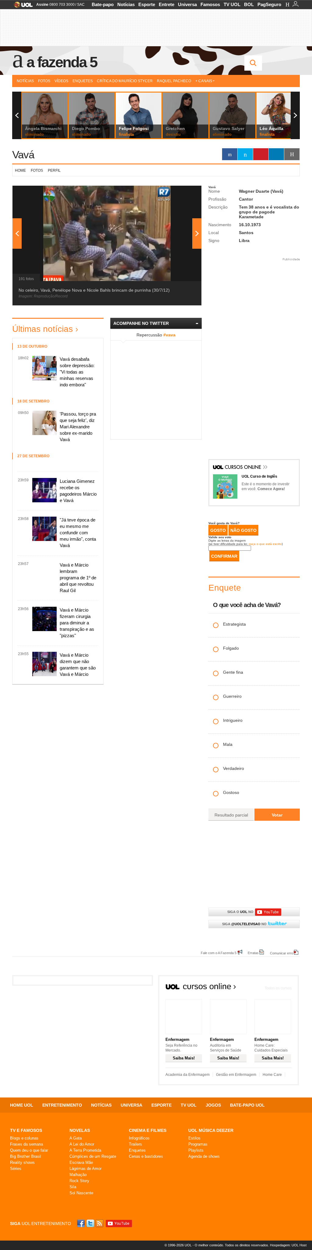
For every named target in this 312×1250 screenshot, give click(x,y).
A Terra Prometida (85, 1150)
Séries (15, 1168)
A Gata (75, 1138)
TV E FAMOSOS (26, 1130)
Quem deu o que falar (29, 1150)
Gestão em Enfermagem (236, 1075)
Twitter (90, 1223)
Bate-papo (103, 4)
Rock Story (79, 1180)
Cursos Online (243, 467)
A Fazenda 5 (62, 62)
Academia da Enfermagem (187, 1075)
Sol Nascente (81, 1193)
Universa (187, 4)
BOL (249, 4)
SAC (81, 4)
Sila (72, 1187)
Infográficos (139, 1138)
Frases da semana (26, 1144)
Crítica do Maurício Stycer (125, 81)
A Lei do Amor (81, 1144)
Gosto (218, 530)
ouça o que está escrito (265, 544)
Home (20, 170)
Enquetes (83, 81)
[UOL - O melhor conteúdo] (21, 6)
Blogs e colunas (24, 1138)
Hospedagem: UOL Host (288, 1245)
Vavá (23, 154)
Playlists (196, 1150)
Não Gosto (243, 530)
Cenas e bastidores (146, 1156)
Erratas (253, 952)
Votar (277, 815)
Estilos (194, 1138)
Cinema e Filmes (147, 1130)
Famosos (210, 4)
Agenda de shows (204, 1156)
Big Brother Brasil (25, 1156)
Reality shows (22, 1162)
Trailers (135, 1144)
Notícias (126, 4)
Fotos (44, 81)
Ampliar (182, 193)
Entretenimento (62, 1105)
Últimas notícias (42, 329)
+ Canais (203, 81)
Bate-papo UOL (247, 1105)
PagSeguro (269, 4)
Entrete (166, 4)
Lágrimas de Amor (85, 1168)
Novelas (79, 1130)
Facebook (81, 1223)
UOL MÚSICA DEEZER (210, 1130)
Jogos (213, 1105)
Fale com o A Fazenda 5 (218, 952)
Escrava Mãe (81, 1162)
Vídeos (61, 81)
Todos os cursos (278, 988)
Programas (197, 1144)
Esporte (146, 4)
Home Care (272, 1075)
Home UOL (21, 1105)
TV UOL (232, 4)
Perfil (54, 170)
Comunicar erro (281, 953)
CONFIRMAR (224, 556)
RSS (100, 1223)
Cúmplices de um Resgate (92, 1156)
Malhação (78, 1174)
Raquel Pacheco (174, 81)
